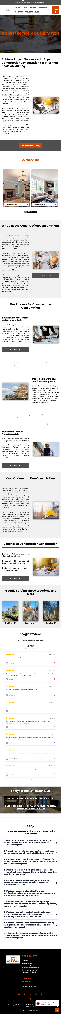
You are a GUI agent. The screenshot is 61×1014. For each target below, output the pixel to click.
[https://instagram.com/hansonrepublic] (24, 994)
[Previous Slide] (25, 212)
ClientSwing (35, 1010)
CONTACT (19, 12)
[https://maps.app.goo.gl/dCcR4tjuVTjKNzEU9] (30, 999)
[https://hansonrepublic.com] (8, 10)
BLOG (37, 12)
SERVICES (32, 8)
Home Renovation (39, 204)
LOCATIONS (42, 8)
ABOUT (24, 8)
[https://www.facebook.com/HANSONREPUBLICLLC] (18, 994)
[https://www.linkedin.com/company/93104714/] (30, 994)
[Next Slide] (35, 212)
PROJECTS (29, 12)
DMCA (34, 1006)
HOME (17, 8)
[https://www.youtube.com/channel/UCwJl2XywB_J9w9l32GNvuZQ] (35, 994)
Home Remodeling (11, 204)
